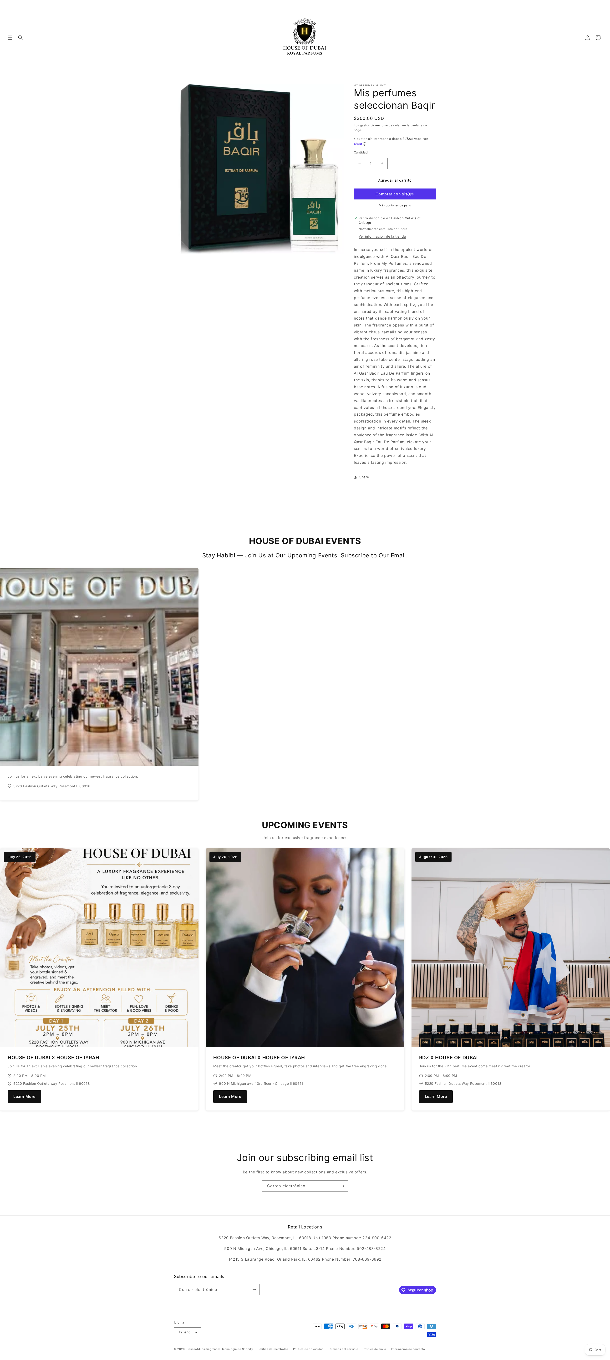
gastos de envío (372, 125)
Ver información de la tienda (382, 236)
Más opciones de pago (395, 205)
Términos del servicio (343, 1349)
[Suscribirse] (342, 1186)
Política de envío (374, 1349)
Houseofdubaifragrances (204, 1349)
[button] (10, 37)
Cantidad (361, 152)
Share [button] (364, 477)
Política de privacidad (308, 1349)
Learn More (24, 1096)
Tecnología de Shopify (237, 1349)
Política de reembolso (273, 1349)
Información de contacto (408, 1349)
